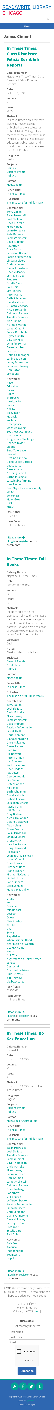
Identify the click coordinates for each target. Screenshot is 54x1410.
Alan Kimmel (14, 321)
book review (14, 978)
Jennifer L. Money (17, 366)
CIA (9, 929)
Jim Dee (11, 351)
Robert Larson (16, 799)
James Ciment (15, 329)
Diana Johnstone (17, 268)
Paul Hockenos (16, 765)
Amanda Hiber (15, 347)
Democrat (13, 966)
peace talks (14, 466)
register (24, 541)
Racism (11, 390)
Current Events (16, 172)
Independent (15, 1251)
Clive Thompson (17, 1163)
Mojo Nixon (14, 500)
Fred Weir (12, 280)
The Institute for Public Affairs (25, 203)
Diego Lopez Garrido (19, 462)
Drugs (10, 899)
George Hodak (16, 777)
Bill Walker (13, 852)
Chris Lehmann (16, 264)
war (9, 902)
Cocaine (12, 906)
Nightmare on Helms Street (24, 959)
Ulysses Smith (15, 336)
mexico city (14, 402)
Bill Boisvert (14, 754)
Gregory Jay (14, 841)
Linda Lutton (15, 878)
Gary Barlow (14, 814)
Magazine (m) (15, 185)
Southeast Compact (19, 432)
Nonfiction (13, 665)
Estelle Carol (14, 283)
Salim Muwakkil (16, 215)
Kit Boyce (12, 788)
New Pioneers (15, 484)
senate (11, 963)
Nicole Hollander (17, 310)
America (12, 1247)
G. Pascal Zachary (17, 306)
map (37, 1311)
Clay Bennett (15, 340)
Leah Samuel (15, 886)
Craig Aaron (14, 249)
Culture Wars (14, 974)
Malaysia (12, 417)
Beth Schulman (16, 298)
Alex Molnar (14, 826)
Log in (12, 541)
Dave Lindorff (15, 769)
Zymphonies (31, 1401)
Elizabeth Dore (16, 867)
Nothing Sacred (16, 473)
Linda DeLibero (16, 261)
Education (13, 386)
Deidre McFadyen (17, 313)
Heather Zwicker (17, 844)
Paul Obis (12, 287)
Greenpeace (14, 424)
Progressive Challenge (20, 439)
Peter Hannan (15, 295)
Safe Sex (12, 1243)
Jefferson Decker (17, 253)
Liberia (11, 447)
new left (12, 454)
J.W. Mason (13, 810)
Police (10, 394)
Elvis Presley (14, 921)
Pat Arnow (13, 246)
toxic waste (14, 435)
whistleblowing (16, 428)
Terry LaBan (14, 212)
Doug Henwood (16, 848)
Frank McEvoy (15, 871)
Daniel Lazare (15, 746)
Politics (11, 176)
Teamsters (13, 1255)
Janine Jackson (16, 359)
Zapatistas (13, 936)
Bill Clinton (13, 413)
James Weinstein (17, 238)
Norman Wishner (17, 325)
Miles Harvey (14, 227)
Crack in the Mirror (18, 970)
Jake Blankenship (17, 803)
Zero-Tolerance (16, 451)
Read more (16, 538)
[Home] (27, 14)
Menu (27, 26)
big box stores (15, 982)
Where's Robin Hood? (20, 940)
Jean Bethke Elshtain (20, 856)
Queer (10, 917)
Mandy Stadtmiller (18, 890)
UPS (9, 503)
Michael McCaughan (19, 875)
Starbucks (13, 398)
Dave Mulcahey (16, 272)
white (10, 492)
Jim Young (13, 374)
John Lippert (15, 882)
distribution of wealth (20, 944)
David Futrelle (15, 223)
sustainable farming (19, 481)
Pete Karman (15, 234)
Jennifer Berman (17, 344)
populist (12, 1258)
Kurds (10, 951)
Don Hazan (13, 370)
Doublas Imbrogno (18, 355)
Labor (10, 405)
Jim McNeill (14, 731)
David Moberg (15, 242)
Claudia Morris (15, 302)
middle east (14, 910)
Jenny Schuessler (17, 362)
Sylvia (10, 933)
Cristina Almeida (17, 458)
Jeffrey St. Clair (16, 276)
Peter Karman (15, 758)
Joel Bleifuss (14, 219)
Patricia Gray (14, 807)
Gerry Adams (14, 469)
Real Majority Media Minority (24, 488)
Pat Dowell (13, 773)
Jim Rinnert (14, 291)
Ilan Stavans (14, 761)
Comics (11, 168)
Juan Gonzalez (16, 231)
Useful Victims (15, 948)
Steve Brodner (16, 829)
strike (10, 507)
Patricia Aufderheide (19, 257)
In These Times (16, 194)
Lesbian (11, 914)
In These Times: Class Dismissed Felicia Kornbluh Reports (23, 57)
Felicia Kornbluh (17, 332)
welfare (11, 420)
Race (10, 383)
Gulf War (12, 955)
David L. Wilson (16, 863)
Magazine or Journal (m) (22, 1121)
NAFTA (11, 409)
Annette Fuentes (17, 317)
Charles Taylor (15, 443)
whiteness (13, 496)
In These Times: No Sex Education (25, 1036)
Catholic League (17, 477)
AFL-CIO (11, 925)
